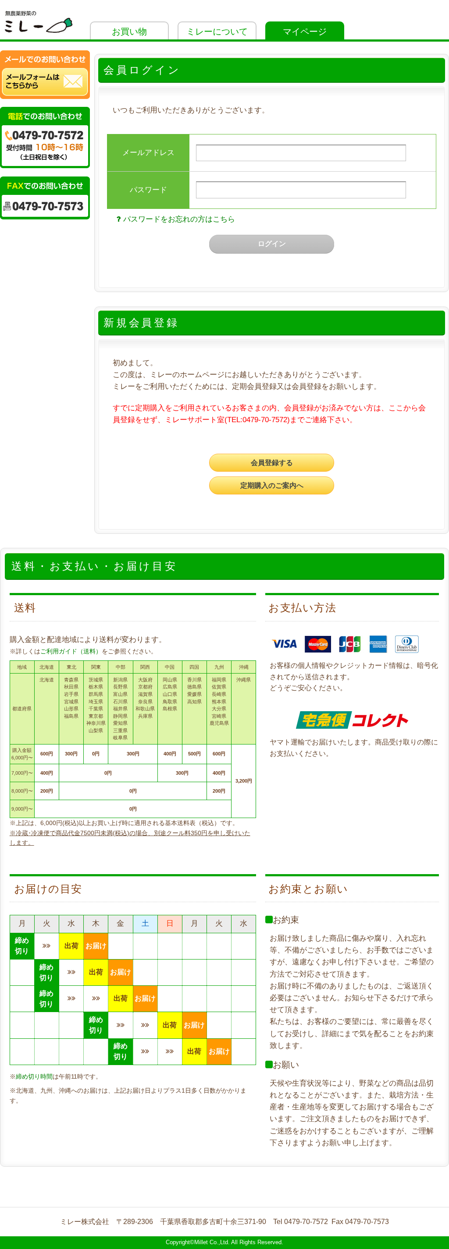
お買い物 (129, 31)
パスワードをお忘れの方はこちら (179, 219)
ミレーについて (217, 31)
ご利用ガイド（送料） (71, 651)
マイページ (305, 31)
